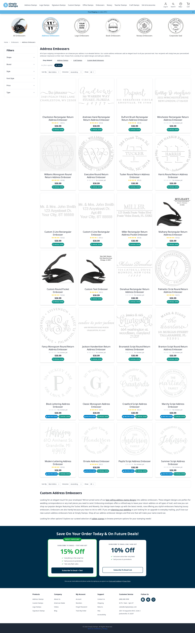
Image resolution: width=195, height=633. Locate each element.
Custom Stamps (74, 5)
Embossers (100, 5)
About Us (57, 599)
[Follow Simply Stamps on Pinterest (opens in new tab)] (148, 600)
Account (78, 599)
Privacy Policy (127, 581)
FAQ (99, 611)
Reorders (79, 603)
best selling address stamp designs (121, 500)
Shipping (101, 603)
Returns (100, 607)
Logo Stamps (44, 5)
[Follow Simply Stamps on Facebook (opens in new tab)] (143, 600)
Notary (109, 5)
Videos (56, 607)
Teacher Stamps (121, 5)
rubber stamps (98, 518)
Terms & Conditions (94, 629)
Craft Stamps (134, 5)
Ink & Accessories (148, 5)
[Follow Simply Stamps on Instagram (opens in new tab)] (153, 600)
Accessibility (102, 615)
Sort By (44, 72)
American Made (59, 603)
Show (86, 72)
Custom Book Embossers (95, 60)
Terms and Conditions (115, 581)
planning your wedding (121, 509)
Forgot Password (81, 607)
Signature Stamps (59, 5)
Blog (55, 611)
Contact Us (101, 599)
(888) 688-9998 (124, 599)
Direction (65, 72)
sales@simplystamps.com (128, 607)
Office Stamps (88, 5)
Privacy (105, 629)
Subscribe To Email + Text (72, 570)
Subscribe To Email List (123, 570)
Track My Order (81, 611)
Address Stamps (30, 5)
